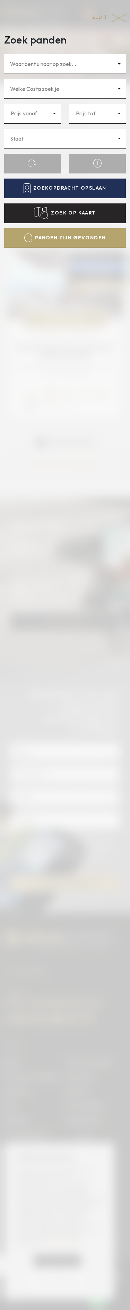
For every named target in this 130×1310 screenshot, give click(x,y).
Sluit (100, 17)
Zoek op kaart (73, 213)
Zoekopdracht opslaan (69, 188)
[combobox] (65, 64)
